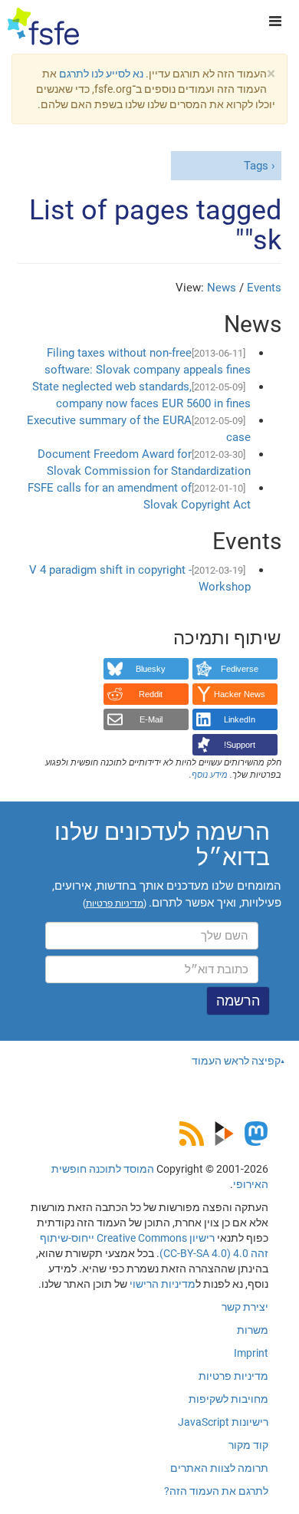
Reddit (151, 694)
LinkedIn (239, 719)
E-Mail (151, 719)
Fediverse (239, 668)
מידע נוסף (210, 775)
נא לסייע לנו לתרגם (101, 73)
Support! (239, 744)
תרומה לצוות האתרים (219, 1468)
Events (264, 288)
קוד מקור (248, 1445)
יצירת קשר (245, 1307)
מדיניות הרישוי (163, 1284)
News (221, 288)
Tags (256, 166)
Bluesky (151, 668)
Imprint (251, 1353)
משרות (252, 1330)
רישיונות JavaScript (223, 1422)
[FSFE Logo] (43, 27)
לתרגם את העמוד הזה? (216, 1491)
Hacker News (239, 694)
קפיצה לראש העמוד (236, 1061)
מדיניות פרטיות (233, 1376)
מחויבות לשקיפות (228, 1399)
